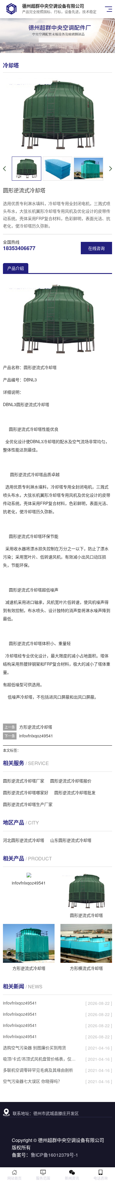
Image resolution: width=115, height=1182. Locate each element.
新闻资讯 (72, 1178)
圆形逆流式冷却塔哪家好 (25, 792)
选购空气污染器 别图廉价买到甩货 (34, 1047)
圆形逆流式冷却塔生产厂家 (27, 804)
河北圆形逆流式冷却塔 (23, 840)
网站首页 (14, 1178)
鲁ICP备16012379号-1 (54, 1154)
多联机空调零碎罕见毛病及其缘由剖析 (38, 1070)
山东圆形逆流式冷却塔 (70, 840)
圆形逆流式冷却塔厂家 (23, 781)
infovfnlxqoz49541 (36, 736)
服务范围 (43, 1178)
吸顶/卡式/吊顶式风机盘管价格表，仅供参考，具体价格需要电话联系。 (41, 1059)
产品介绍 (15, 268)
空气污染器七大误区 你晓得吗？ (32, 1081)
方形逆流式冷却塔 (35, 727)
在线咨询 (96, 248)
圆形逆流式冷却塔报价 (70, 781)
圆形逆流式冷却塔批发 (75, 792)
